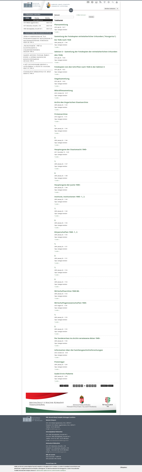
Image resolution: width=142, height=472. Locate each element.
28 (90, 386)
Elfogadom (124, 467)
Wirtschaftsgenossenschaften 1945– (70, 303)
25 (82, 386)
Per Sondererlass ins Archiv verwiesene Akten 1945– (77, 338)
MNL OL (32, 42)
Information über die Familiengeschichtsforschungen (78, 350)
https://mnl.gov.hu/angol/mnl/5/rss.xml (100, 2)
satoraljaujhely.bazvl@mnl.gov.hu (59, 440)
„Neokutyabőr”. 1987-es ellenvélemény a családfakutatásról (32, 48)
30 (95, 386)
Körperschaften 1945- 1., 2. (66, 232)
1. (55, 126)
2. (55, 138)
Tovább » (56, 32)
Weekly (37, 18)
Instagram (96, 2)
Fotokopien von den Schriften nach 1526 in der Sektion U (79, 67)
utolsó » (111, 386)
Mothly (47, 18)
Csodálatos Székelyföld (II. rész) (37, 72)
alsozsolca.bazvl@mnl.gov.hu (58, 452)
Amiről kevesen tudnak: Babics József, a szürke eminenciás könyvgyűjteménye (36, 57)
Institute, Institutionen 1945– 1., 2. (69, 197)
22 (74, 386)
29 (92, 386)
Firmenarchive (60, 114)
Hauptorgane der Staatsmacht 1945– (70, 149)
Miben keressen (81, 15)
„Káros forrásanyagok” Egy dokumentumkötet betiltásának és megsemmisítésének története (37, 38)
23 (76, 386)
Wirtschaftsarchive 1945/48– (67, 291)
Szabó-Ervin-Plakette (63, 374)
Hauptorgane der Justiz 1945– (67, 185)
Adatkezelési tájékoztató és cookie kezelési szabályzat (51, 470)
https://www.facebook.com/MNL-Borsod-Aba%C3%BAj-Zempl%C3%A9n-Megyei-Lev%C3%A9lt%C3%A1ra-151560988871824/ (92, 2)
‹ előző (66, 386)
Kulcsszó (57, 15)
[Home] (32, 5)
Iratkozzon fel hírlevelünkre (88, 2)
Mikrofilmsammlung (63, 90)
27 (87, 386)
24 (79, 386)
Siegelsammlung (61, 79)
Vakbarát (104, 2)
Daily (27, 18)
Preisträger (59, 362)
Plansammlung (61, 24)
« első (61, 386)
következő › (104, 386)
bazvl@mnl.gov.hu (55, 429)
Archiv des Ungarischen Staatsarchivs (71, 102)
